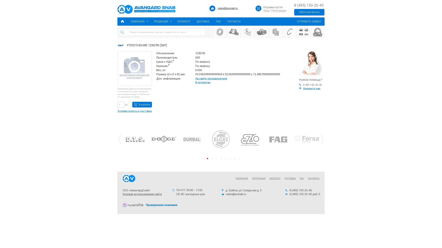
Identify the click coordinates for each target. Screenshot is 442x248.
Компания (137, 21)
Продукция (161, 21)
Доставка (203, 21)
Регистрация (278, 10)
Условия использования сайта (142, 194)
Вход (266, 10)
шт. (126, 104)
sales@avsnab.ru (228, 8)
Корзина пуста (272, 7)
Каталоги (184, 21)
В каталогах (202, 82)
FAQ (218, 21)
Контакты (234, 21)
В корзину (144, 104)
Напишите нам (311, 88)
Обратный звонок (309, 12)
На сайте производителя (211, 78)
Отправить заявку (309, 21)
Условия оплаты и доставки (134, 111)
